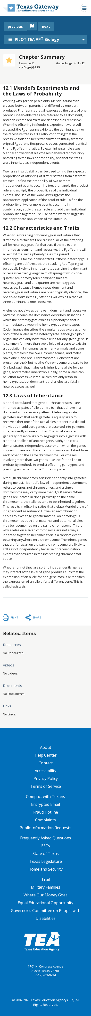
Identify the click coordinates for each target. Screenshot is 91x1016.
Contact (46, 763)
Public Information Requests (45, 827)
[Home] (31, 8)
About (45, 747)
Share (37, 617)
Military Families (45, 887)
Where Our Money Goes (45, 895)
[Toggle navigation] (84, 8)
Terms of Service (45, 786)
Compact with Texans (45, 796)
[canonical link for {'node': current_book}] (32, 26)
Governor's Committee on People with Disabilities (45, 914)
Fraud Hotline (45, 812)
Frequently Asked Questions (45, 838)
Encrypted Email (45, 804)
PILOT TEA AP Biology (37, 39)
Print (14, 617)
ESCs (45, 845)
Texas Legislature (45, 861)
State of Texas (46, 853)
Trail (45, 879)
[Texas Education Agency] (42, 941)
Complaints (45, 820)
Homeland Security (45, 869)
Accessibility (45, 770)
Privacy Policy (45, 778)
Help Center (46, 755)
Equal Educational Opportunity (45, 902)
